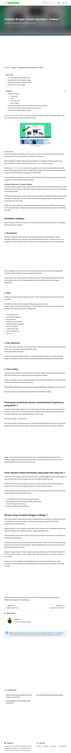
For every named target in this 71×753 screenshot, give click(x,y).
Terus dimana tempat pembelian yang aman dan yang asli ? (24, 108)
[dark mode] (63, 3)
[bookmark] (66, 3)
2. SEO (12, 98)
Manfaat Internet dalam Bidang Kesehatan (20, 82)
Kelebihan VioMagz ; (14, 94)
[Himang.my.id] (13, 2)
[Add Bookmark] (33, 23)
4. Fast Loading (14, 103)
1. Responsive (14, 96)
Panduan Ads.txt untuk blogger (16, 84)
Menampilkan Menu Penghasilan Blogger (19, 80)
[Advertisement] (35, 52)
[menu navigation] (5, 3)
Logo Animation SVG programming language (49, 695)
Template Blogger (17, 168)
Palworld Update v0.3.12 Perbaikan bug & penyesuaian (18, 702)
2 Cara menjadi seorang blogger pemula (19, 77)
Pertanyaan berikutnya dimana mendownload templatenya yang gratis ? (28, 105)
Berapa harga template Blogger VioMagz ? (20, 110)
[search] (59, 3)
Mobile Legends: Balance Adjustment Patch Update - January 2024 (19, 696)
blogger (39, 163)
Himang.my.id (8, 115)
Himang (8, 23)
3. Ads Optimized (15, 101)
